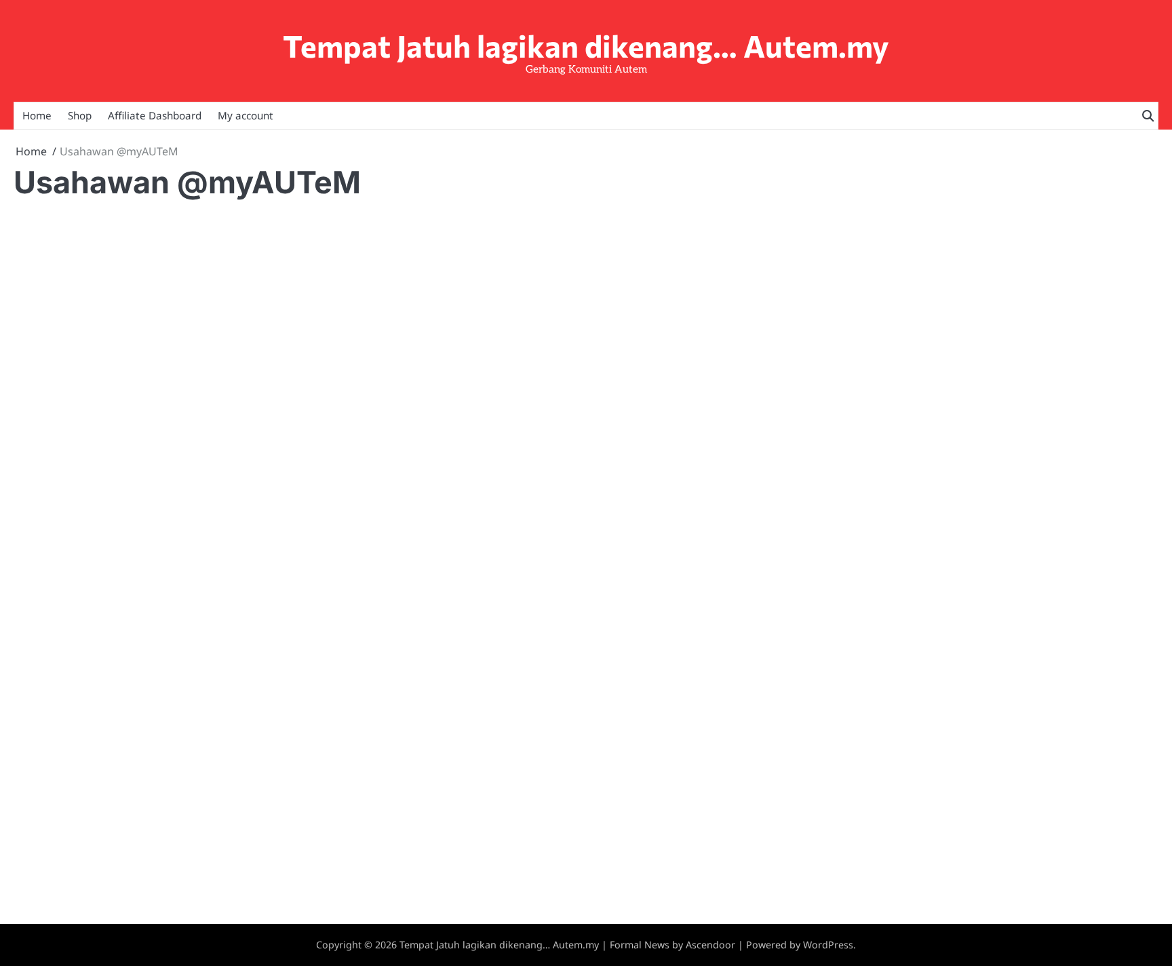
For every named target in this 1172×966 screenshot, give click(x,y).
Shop (80, 115)
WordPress (828, 944)
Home (37, 115)
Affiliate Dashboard (154, 115)
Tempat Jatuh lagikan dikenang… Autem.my (586, 45)
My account (245, 115)
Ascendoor (710, 944)
